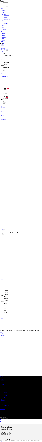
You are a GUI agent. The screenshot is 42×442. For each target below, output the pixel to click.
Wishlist (2, 41)
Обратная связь (5, 17)
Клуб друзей (4, 245)
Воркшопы (5, 311)
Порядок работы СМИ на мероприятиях (7, 267)
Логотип (3, 12)
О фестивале (3, 35)
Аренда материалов (5, 92)
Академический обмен (6, 304)
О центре (2, 8)
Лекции (6, 240)
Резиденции (5, 309)
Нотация (6, 299)
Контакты (3, 13)
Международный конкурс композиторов (8, 55)
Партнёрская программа (5, 96)
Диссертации (6, 298)
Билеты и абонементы (5, 36)
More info (3, 441)
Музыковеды (6, 291)
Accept (1, 441)
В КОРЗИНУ (8, 432)
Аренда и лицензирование (5, 28)
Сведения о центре (4, 9)
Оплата (2, 111)
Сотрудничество (6, 16)
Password (1, 2)
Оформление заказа (2, 409)
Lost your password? (2, 5)
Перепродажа (5, 97)
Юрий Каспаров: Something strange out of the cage (10, 232)
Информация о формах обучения (7, 388)
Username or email (2, 1)
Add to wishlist (3, 229)
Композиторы (6, 290)
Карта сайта (1, 376)
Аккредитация (4, 266)
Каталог (6, 88)
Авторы (3, 27)
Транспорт (4, 272)
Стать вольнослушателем (4, 282)
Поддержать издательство (7, 90)
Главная (3, 100)
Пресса (3, 38)
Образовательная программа (5, 37)
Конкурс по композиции (5, 238)
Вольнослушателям (6, 23)
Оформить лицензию (5, 93)
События (5, 21)
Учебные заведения (6, 302)
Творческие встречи (5, 237)
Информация (3, 20)
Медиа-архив (6, 300)
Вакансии (3, 10)
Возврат (1, 410)
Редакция (2, 106)
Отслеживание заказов (4, 116)
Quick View (3, 230)
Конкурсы (5, 308)
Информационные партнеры (6, 244)
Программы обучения (6, 15)
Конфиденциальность (3, 119)
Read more (1, 332)
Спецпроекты (4, 33)
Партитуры (6, 296)
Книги (5, 297)
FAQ (0, 378)
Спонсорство (4, 270)
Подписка (3, 404)
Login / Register (3, 42)
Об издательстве (4, 25)
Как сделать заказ (3, 110)
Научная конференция (7, 241)
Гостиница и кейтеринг (5, 271)
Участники (4, 236)
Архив (3, 39)
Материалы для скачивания (6, 268)
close (2, 0)
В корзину (3, 234)
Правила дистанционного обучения (5, 73)
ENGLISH (2, 7)
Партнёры (3, 11)
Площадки (4, 263)
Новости (3, 34)
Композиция (5, 18)
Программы (5, 303)
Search (6, 6)
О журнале (3, 32)
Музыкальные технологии (7, 19)
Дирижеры (6, 292)
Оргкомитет (4, 264)
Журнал (2, 31)
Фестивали (6, 293)
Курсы (4, 305)
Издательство (3, 24)
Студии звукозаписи (6, 312)
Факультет (5, 63)
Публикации (5, 26)
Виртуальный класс (22, 80)
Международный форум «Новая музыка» (8, 56)
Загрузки (2, 112)
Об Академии (4, 14)
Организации (6, 294)
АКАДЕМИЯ (2, 59)
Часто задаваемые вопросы (7, 22)
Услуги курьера (3, 115)
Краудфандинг (3, 400)
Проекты (4, 53)
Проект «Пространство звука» (7, 54)
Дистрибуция (4, 29)
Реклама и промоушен (5, 98)
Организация (3, 383)
